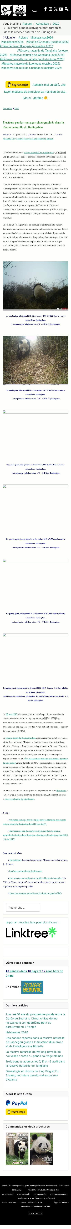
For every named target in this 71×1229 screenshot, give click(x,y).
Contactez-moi (53, 1189)
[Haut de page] (66, 1224)
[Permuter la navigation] (34, 11)
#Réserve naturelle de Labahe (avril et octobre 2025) (32, 59)
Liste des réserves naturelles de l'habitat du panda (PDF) (36, 893)
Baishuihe (61, 790)
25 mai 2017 (11, 714)
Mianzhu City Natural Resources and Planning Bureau (28, 138)
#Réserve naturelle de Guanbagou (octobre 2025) (31, 67)
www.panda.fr (7, 1193)
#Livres (23, 37)
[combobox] (23, 907)
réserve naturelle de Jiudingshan (39, 152)
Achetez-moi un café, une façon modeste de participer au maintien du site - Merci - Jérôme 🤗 (35, 91)
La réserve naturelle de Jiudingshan (25, 871)
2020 (16, 108)
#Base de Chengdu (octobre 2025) (47, 41)
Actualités (7, 108)
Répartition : (16, 859)
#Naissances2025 (12, 41)
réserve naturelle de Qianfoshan (19, 798)
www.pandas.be (39, 1193)
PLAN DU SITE (36, 1213)
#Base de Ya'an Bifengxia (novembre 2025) (26, 46)
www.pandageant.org (59, 1193)
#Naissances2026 (42, 37)
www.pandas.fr (23, 1193)
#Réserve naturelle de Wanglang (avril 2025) (37, 54)
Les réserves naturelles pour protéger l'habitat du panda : (36, 877)
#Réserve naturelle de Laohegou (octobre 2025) (30, 63)
